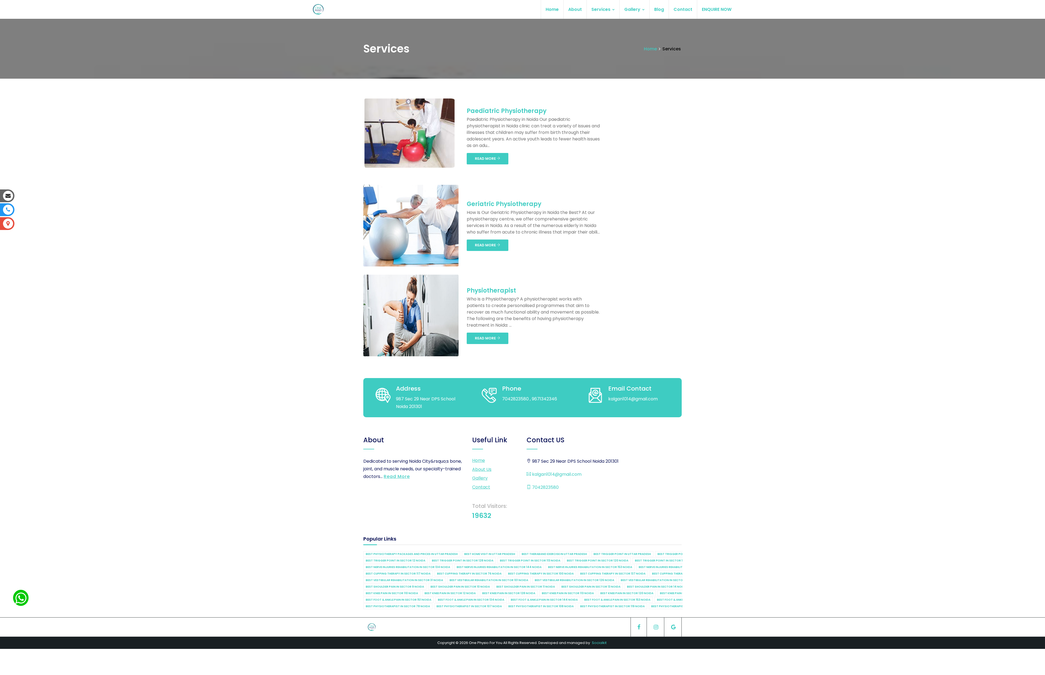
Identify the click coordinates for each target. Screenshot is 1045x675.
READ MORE (486, 158)
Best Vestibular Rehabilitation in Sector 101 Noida (489, 580)
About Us (481, 469)
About (575, 9)
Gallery (632, 9)
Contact (683, 9)
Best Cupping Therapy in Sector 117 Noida (398, 574)
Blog (659, 9)
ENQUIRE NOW (717, 9)
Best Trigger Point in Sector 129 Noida (665, 561)
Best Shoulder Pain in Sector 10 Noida (460, 587)
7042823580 (545, 487)
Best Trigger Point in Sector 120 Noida (597, 561)
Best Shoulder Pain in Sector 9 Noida (395, 587)
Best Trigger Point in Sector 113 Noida (530, 561)
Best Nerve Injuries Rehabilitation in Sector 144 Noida (499, 567)
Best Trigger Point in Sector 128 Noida (462, 561)
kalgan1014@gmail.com (556, 474)
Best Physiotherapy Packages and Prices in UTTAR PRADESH (412, 554)
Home (552, 9)
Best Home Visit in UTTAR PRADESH (489, 554)
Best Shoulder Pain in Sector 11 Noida (525, 587)
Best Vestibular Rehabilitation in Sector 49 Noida (660, 580)
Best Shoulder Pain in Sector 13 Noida (590, 587)
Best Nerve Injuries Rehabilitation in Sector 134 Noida (408, 567)
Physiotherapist (491, 290)
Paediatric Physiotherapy (506, 111)
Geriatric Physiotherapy (504, 204)
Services (601, 9)
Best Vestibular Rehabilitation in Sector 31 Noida (404, 580)
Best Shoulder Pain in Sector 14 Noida (657, 587)
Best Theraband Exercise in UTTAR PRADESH (554, 554)
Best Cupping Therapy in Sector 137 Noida (613, 574)
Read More (397, 476)
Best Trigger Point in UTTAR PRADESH (622, 554)
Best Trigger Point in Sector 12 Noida (395, 561)
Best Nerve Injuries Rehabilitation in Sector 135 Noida (681, 567)
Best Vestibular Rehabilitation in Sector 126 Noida (574, 580)
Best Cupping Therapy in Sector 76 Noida (469, 574)
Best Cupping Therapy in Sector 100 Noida (541, 574)
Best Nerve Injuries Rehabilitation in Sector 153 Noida (590, 567)
